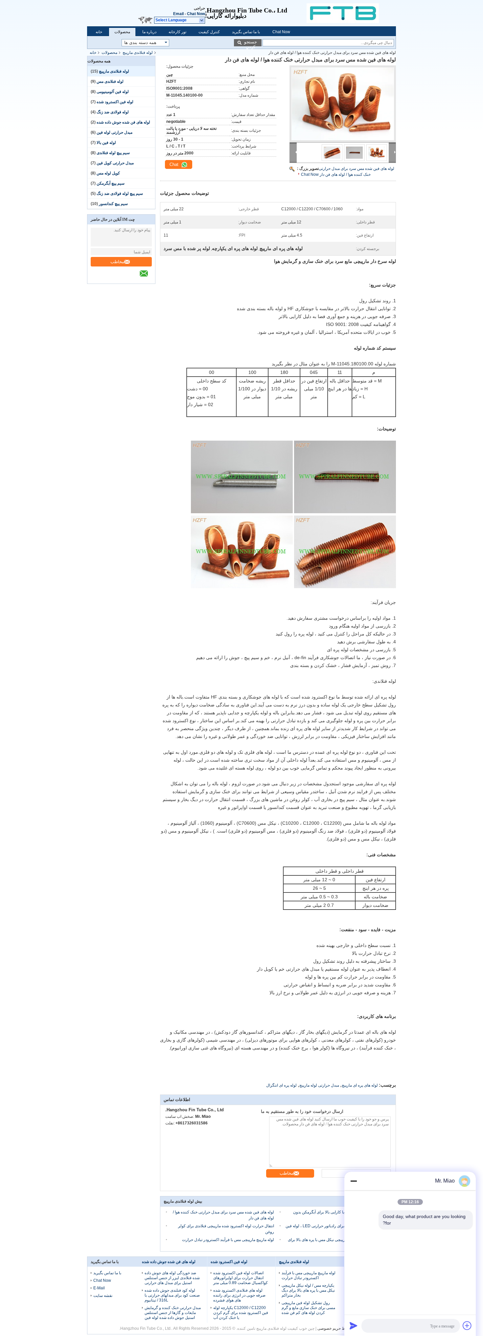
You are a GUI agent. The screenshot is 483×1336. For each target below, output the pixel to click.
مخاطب (117, 261)
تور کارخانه (177, 32)
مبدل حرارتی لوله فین (114, 132)
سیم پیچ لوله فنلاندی (113, 152)
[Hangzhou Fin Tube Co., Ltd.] (351, 13)
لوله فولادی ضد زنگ (113, 112)
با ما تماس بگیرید (246, 32)
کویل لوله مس (108, 173)
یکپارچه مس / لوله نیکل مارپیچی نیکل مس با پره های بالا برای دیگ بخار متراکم (308, 1290)
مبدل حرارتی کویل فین (115, 163)
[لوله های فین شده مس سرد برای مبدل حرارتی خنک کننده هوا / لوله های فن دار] (342, 103)
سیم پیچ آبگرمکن (111, 183)
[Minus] (353, 1181)
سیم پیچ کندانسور (113, 203)
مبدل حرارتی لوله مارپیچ (319, 1085)
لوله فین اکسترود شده (115, 102)
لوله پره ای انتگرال (281, 1085)
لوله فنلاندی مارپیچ (138, 52)
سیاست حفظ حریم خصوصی (340, 1328)
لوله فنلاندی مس (110, 81)
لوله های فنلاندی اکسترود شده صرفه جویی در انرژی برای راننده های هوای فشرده (239, 1295)
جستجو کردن (250, 42)
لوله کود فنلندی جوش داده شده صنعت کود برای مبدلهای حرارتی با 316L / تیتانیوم (172, 1295)
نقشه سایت (102, 1295)
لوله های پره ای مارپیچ (360, 1085)
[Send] (353, 1325)
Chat (175, 164)
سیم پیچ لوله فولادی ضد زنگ (120, 193)
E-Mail (99, 1288)
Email (178, 14)
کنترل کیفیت (209, 32)
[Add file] (467, 1325)
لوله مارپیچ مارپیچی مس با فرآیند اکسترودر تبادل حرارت (228, 1239)
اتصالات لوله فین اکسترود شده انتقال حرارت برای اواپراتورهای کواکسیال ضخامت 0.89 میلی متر (240, 1278)
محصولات (122, 32)
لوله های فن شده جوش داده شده (123, 122)
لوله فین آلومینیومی (113, 91)
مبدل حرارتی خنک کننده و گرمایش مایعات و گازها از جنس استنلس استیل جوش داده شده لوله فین (173, 1312)
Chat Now (196, 14)
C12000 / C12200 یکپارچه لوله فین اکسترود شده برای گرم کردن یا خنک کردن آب (240, 1312)
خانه (99, 32)
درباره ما (149, 32)
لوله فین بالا (106, 142)
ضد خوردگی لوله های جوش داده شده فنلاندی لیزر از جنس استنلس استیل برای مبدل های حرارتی (172, 1278)
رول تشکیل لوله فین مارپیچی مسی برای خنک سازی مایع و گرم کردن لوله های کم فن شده (308, 1308)
